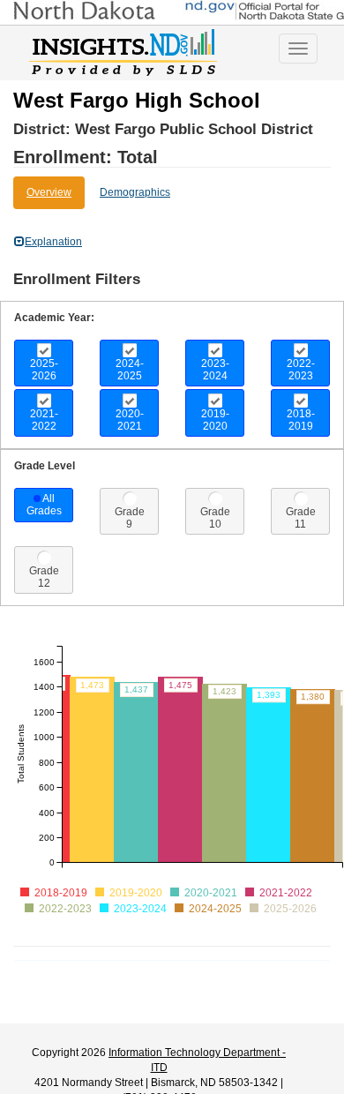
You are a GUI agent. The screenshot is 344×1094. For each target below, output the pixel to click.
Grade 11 (301, 518)
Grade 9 (130, 518)
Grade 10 (215, 518)
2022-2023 (301, 369)
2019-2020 (215, 420)
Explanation (53, 242)
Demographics (135, 192)
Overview (48, 192)
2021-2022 (44, 420)
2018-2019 (301, 420)
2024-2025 (130, 369)
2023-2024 (215, 369)
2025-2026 (44, 369)
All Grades (44, 504)
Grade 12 (44, 577)
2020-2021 (130, 420)
